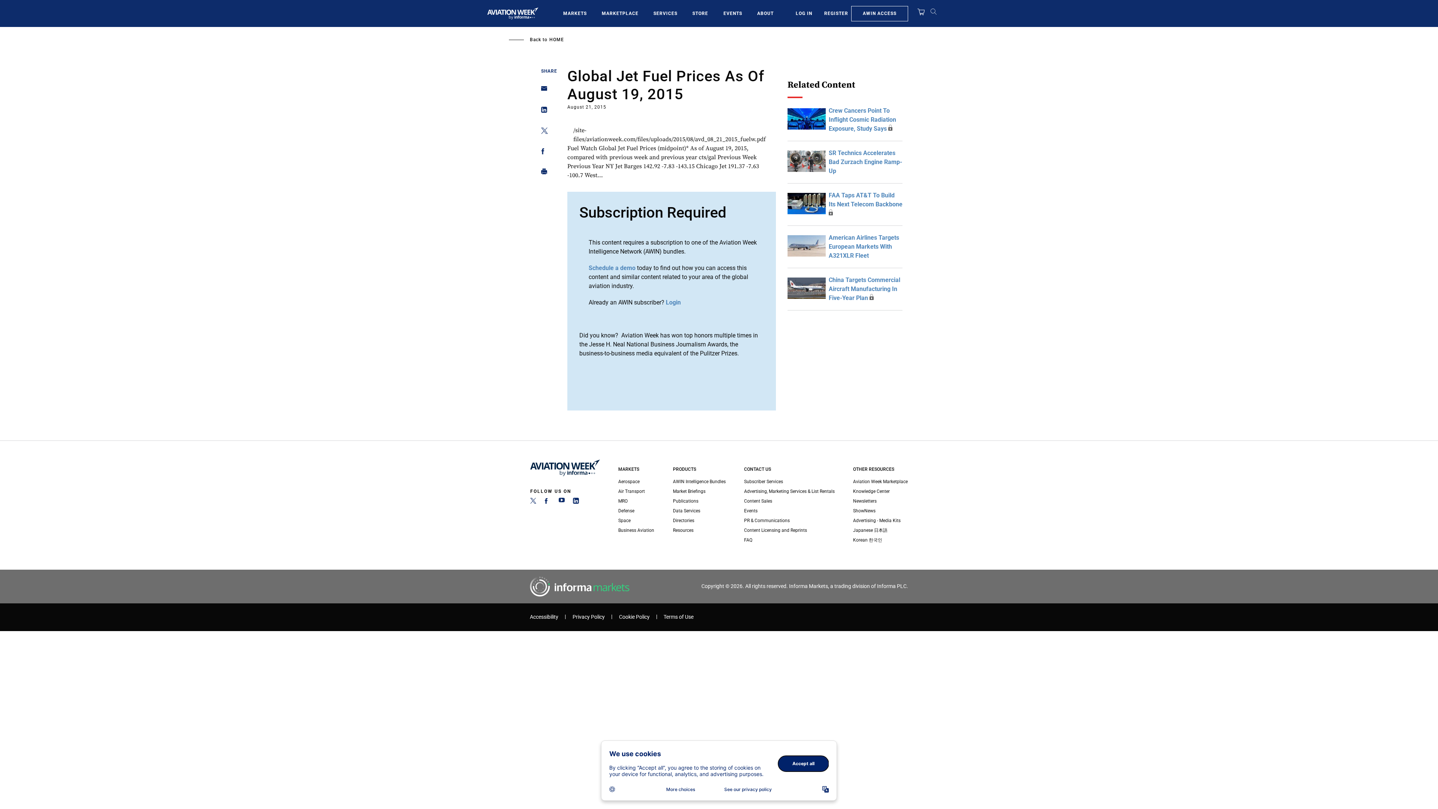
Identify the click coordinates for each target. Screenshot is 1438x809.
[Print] (542, 173)
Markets (575, 13)
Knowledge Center (871, 491)
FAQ (748, 540)
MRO (623, 501)
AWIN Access (880, 13)
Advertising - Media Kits (877, 520)
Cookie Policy (634, 617)
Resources (683, 530)
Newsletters (865, 501)
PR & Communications (767, 520)
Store (700, 13)
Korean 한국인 (867, 540)
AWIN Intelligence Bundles (699, 481)
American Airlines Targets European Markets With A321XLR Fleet (864, 246)
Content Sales (758, 501)
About (765, 13)
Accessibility (544, 617)
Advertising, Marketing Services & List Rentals (789, 491)
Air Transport (631, 491)
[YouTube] (562, 502)
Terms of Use (679, 617)
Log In (804, 13)
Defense (626, 510)
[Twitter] (533, 502)
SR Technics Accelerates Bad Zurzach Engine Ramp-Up (865, 162)
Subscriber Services (763, 481)
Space (624, 520)
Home (556, 39)
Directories (683, 520)
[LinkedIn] (576, 502)
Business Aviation (636, 530)
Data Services (686, 510)
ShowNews (864, 510)
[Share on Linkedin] (542, 111)
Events (732, 13)
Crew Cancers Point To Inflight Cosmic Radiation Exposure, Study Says (862, 119)
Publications (685, 501)
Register (836, 13)
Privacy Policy (589, 617)
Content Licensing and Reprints (775, 530)
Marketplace (620, 13)
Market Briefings (689, 491)
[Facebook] (547, 502)
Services (665, 13)
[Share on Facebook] (542, 152)
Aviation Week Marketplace (880, 481)
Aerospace (629, 481)
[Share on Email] (542, 91)
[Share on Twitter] (542, 132)
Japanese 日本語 (870, 530)
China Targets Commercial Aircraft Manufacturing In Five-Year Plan (864, 289)
